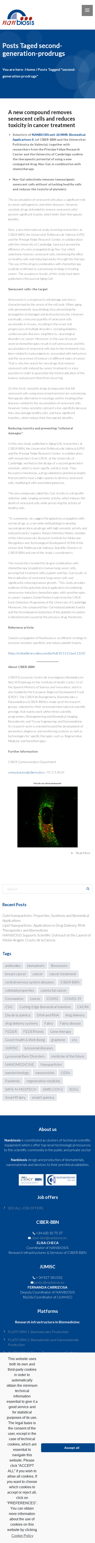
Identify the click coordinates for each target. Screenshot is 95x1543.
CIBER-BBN (70, 982)
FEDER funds (33, 1031)
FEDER (11, 1031)
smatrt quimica (43, 1097)
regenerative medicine (43, 1081)
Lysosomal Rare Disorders (25, 1056)
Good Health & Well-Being (25, 1039)
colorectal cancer (53, 990)
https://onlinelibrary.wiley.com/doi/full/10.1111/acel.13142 (46, 653)
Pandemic (12, 1081)
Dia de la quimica (17, 1015)
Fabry (48, 1023)
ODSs (65, 1072)
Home (30, 69)
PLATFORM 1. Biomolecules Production (38, 1332)
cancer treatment (62, 974)
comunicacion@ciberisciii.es (26, 772)
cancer (37, 974)
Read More (83, 853)
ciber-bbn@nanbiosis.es (49, 1238)
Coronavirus (14, 998)
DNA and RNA (48, 1015)
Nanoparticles (51, 1064)
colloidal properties (19, 990)
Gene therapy (60, 1031)
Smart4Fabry (15, 1097)
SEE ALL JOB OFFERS (25, 1208)
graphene (58, 1039)
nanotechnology (17, 1072)
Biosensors (59, 965)
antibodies (13, 965)
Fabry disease (70, 1023)
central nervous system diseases (29, 982)
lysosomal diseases (39, 1048)
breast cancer (15, 974)
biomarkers (35, 965)
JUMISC (11, 1048)
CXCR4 (83, 1007)
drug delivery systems (21, 1023)
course (35, 998)
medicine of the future (67, 1056)
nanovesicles (45, 1072)
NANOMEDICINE (19, 1064)
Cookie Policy (22, 1536)
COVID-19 (73, 998)
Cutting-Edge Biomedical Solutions (45, 1007)
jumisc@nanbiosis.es (49, 1282)
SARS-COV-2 (53, 1089)
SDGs (73, 1089)
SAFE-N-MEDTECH (20, 1089)
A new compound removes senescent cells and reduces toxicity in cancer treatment (41, 118)
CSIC (9, 1007)
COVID (52, 998)
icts (74, 1039)
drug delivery (75, 1015)
